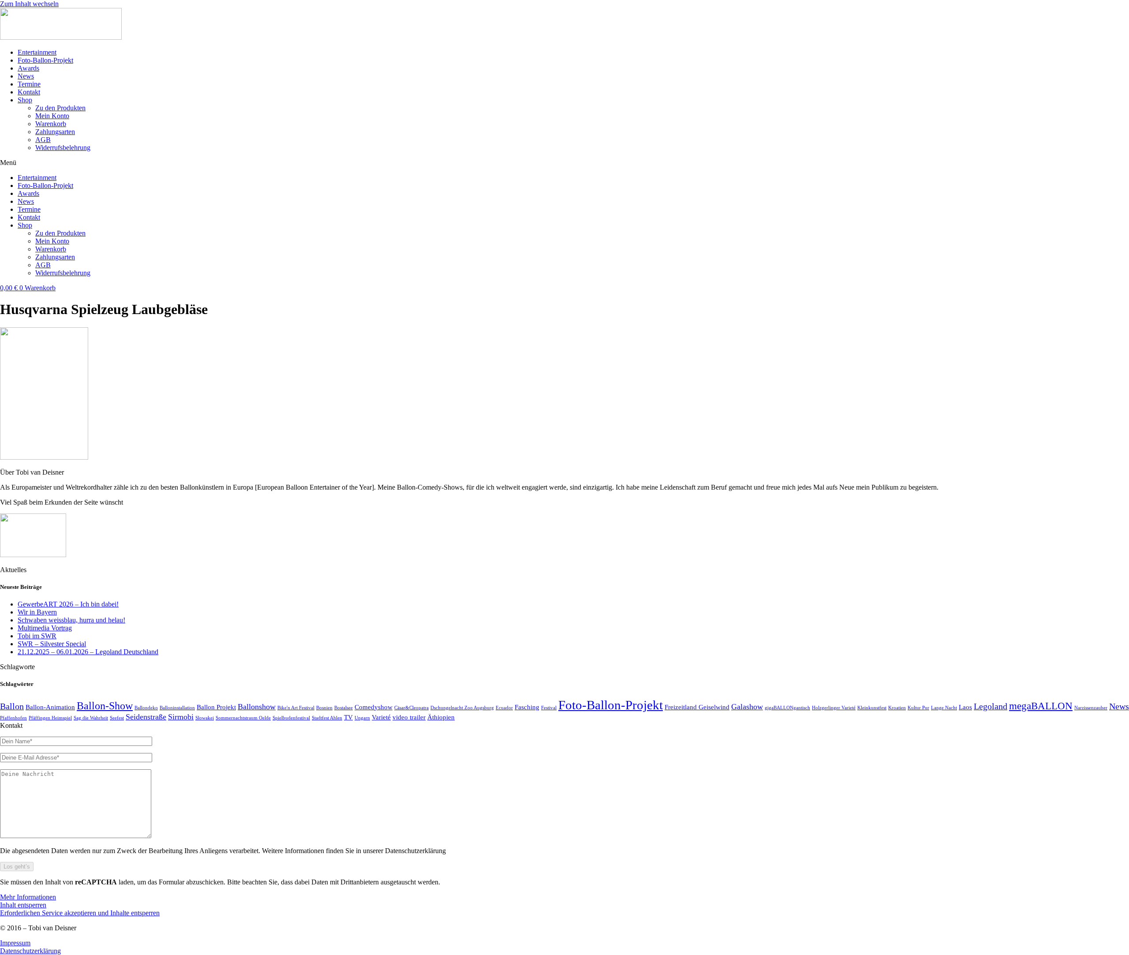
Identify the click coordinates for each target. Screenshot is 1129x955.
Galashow (747, 706)
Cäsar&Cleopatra (411, 707)
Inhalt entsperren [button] (23, 905)
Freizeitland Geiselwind (697, 707)
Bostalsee (343, 707)
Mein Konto (52, 116)
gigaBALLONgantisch (787, 707)
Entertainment (37, 52)
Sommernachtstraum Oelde (243, 717)
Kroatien (897, 707)
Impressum (15, 943)
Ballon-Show (105, 706)
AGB (43, 139)
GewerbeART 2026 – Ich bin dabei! (68, 604)
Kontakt (29, 92)
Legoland (990, 706)
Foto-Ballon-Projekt (45, 60)
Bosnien (324, 707)
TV (348, 717)
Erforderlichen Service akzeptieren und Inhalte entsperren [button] (80, 913)
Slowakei (204, 717)
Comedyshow (374, 707)
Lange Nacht (944, 707)
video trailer (409, 717)
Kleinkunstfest (871, 707)
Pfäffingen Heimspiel (50, 717)
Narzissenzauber (1090, 707)
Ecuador (504, 707)
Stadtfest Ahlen (327, 717)
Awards (28, 68)
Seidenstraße (146, 716)
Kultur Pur (918, 707)
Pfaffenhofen (13, 717)
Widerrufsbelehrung (62, 147)
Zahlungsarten (55, 131)
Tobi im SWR (37, 636)
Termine (29, 84)
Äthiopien (441, 717)
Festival (549, 707)
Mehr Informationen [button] (28, 897)
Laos (965, 707)
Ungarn (362, 717)
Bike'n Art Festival (295, 707)
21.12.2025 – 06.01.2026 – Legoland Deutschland (88, 651)
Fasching (527, 707)
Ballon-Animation (50, 707)
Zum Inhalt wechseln (29, 3)
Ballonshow (257, 706)
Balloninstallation (177, 707)
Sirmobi (181, 716)
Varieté (381, 717)
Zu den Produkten (60, 108)
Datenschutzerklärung (30, 951)
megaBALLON (1041, 706)
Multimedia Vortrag (45, 628)
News (26, 76)
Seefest (117, 717)
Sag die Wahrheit (91, 717)
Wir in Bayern (37, 612)
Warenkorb (50, 123)
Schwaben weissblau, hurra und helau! (71, 620)
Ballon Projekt (216, 707)
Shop (25, 100)
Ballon (12, 706)
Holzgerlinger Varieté (834, 707)
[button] (564, 163)
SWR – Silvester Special (52, 644)
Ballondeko (146, 707)
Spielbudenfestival (291, 717)
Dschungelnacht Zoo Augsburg (462, 707)
